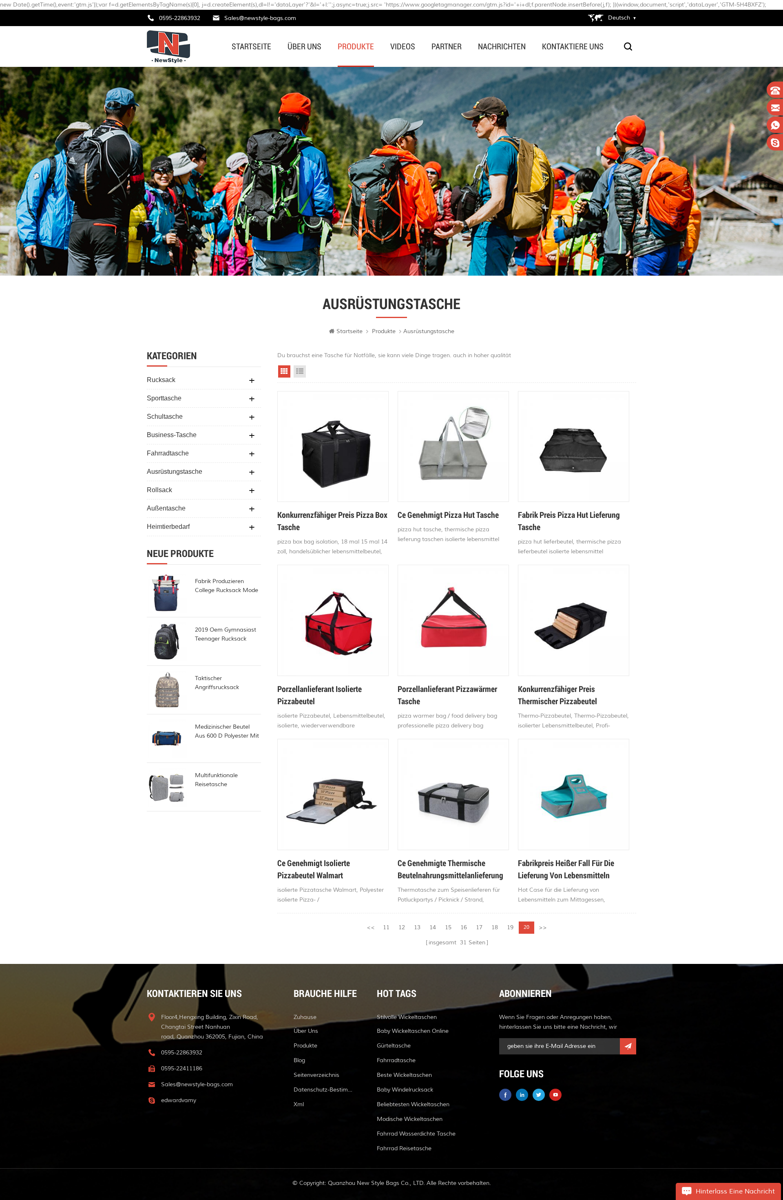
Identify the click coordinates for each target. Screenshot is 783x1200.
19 (510, 927)
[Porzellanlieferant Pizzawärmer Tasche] (453, 620)
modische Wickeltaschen (409, 1119)
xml (299, 1104)
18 (494, 927)
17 (479, 927)
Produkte (356, 46)
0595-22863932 (179, 18)
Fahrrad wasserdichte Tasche (416, 1133)
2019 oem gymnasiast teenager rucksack (225, 634)
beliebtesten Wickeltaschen (413, 1104)
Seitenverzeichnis (316, 1075)
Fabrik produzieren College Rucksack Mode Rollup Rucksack (226, 586)
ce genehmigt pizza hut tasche (448, 514)
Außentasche (166, 508)
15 (448, 927)
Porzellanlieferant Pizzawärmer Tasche (447, 694)
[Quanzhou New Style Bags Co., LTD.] (168, 46)
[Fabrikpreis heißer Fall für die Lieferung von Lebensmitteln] (573, 794)
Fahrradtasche (168, 453)
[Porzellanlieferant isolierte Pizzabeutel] (333, 620)
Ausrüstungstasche (174, 471)
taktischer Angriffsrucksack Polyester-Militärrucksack (228, 683)
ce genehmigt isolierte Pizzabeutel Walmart (313, 868)
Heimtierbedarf (168, 526)
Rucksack (161, 379)
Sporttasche (164, 398)
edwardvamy (178, 1100)
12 (401, 927)
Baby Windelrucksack (405, 1089)
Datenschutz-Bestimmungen (325, 1089)
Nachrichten (502, 46)
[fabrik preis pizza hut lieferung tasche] (573, 446)
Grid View (284, 371)
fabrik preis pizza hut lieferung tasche (569, 520)
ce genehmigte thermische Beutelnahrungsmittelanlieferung (450, 868)
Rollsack (159, 489)
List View (300, 371)
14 (432, 927)
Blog (299, 1060)
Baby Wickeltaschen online (413, 1031)
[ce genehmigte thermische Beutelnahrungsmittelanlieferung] (453, 794)
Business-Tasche (172, 434)
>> (543, 927)
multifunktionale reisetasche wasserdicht (216, 780)
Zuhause (305, 1017)
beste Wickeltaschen (404, 1075)
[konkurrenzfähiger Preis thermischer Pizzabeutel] (573, 620)
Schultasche (165, 416)
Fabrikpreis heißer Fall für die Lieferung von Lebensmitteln (566, 868)
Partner (446, 46)
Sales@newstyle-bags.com (260, 18)
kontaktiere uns (573, 46)
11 (386, 927)
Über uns (304, 46)
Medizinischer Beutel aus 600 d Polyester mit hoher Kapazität (227, 731)
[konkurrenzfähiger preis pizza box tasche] (333, 446)
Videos (402, 46)
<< (371, 927)
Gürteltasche (394, 1045)
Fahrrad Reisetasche (404, 1148)
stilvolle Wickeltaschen (407, 1017)
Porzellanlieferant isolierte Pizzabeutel (319, 694)
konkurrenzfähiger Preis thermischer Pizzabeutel (557, 694)
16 (463, 927)
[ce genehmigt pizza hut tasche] (453, 446)
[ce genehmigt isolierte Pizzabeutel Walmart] (333, 794)
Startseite (251, 46)
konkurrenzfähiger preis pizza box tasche (332, 520)
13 (417, 927)
